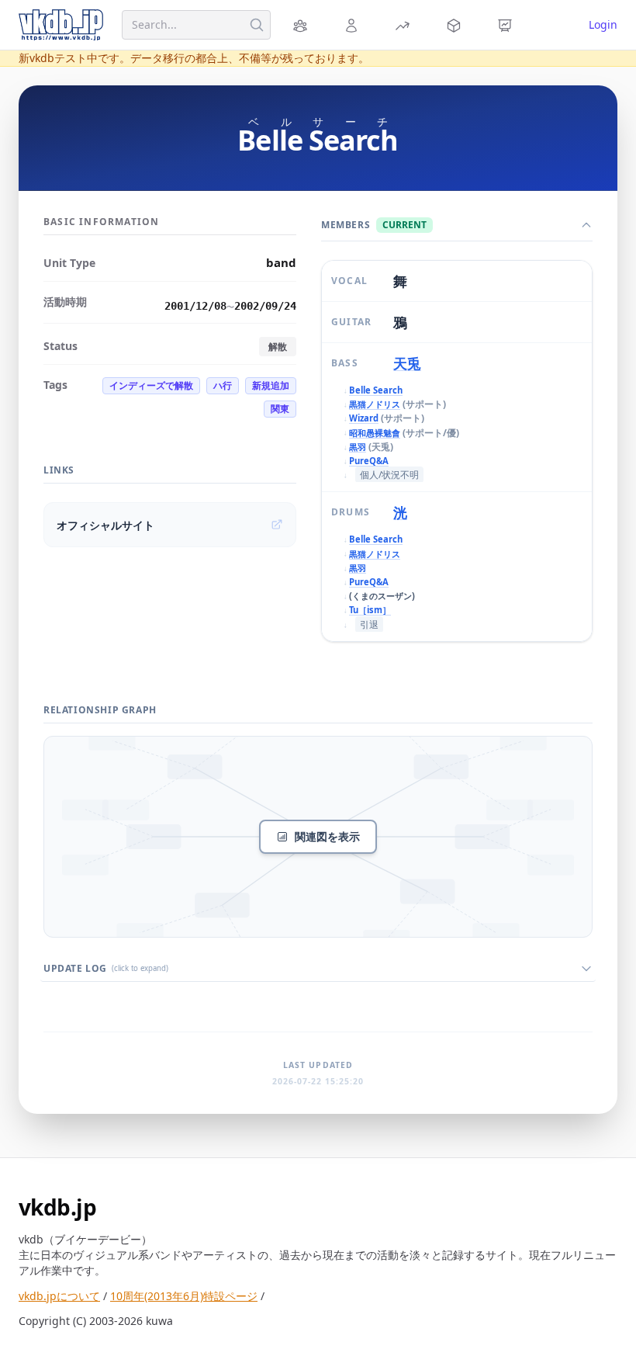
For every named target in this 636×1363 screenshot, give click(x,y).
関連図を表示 (327, 836)
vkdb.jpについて (59, 1295)
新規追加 (270, 385)
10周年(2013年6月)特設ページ (184, 1295)
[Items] (456, 25)
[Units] (302, 25)
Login (603, 24)
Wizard (363, 418)
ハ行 (222, 385)
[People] (353, 25)
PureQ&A (369, 460)
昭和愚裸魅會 (374, 433)
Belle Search (376, 390)
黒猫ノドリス (374, 404)
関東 (280, 408)
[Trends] (405, 25)
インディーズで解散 (151, 385)
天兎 (407, 363)
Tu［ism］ (370, 610)
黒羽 (357, 447)
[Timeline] (507, 25)
